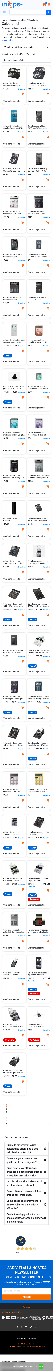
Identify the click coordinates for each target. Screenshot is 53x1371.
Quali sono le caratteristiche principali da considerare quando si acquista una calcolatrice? (24, 1172)
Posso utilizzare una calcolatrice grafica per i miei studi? (24, 1193)
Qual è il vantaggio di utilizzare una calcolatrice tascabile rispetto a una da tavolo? (25, 1218)
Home (4, 20)
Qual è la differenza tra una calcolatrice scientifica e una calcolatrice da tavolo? (22, 1149)
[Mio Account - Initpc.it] (49, 5)
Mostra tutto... (8, 40)
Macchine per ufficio (17, 20)
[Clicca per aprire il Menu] (5, 12)
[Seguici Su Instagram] (21, 1326)
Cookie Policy (31, 1338)
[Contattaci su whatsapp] (35, 1326)
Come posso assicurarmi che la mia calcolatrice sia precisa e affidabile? (24, 1204)
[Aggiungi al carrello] (23, 94)
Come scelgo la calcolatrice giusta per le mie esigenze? (22, 1160)
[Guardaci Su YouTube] (26, 1326)
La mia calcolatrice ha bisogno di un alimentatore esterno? (25, 1183)
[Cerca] (48, 12)
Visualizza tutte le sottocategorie (18, 47)
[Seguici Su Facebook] (17, 1326)
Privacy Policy (21, 1338)
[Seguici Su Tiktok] (31, 1326)
